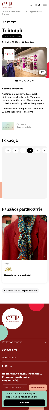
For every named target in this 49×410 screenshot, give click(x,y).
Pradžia (5, 12)
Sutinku (24, 402)
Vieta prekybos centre (12, 36)
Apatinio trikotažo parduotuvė (20, 290)
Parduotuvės (16, 12)
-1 (8, 150)
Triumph (5, 14)
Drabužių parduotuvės (33, 12)
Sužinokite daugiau (26, 397)
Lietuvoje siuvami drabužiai (17, 275)
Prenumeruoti (38, 387)
